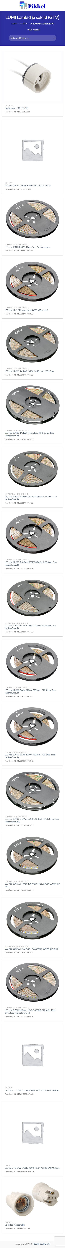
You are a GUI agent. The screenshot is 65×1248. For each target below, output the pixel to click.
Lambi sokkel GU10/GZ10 (16, 108)
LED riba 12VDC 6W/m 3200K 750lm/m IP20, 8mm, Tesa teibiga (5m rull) (30, 691)
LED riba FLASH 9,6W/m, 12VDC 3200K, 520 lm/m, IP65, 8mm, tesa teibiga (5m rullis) (30, 1011)
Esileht (14, 24)
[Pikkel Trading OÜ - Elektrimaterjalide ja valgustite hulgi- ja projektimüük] (32, 5)
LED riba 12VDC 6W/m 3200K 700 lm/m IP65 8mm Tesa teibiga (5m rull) (30, 627)
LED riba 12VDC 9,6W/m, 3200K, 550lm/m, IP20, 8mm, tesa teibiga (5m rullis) (32, 820)
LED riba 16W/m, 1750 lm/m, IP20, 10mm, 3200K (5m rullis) (31, 949)
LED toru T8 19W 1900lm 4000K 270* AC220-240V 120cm (32, 1168)
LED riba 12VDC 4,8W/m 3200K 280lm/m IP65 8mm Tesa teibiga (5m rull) (31, 497)
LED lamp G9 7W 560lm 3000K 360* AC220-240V (28, 185)
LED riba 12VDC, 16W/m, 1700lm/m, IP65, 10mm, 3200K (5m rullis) (32, 885)
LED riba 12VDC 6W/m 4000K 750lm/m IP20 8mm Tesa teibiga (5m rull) (30, 756)
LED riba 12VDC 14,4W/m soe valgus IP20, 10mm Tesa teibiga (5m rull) (29, 434)
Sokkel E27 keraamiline (15, 1225)
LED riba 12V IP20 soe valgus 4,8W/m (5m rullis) (26, 310)
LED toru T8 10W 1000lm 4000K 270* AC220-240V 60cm (31, 1090)
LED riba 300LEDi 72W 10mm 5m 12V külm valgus (27, 247)
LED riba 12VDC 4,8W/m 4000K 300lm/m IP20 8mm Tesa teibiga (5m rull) (31, 563)
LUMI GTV (24, 24)
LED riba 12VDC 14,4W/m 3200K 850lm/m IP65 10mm (29, 371)
